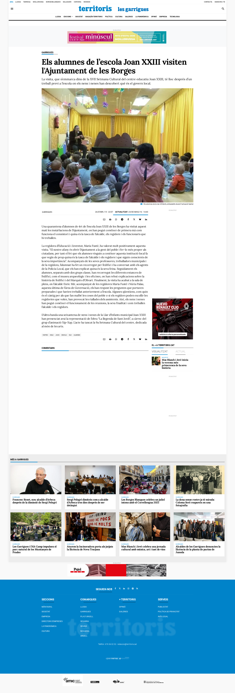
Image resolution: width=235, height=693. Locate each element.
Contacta (208, 2)
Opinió (122, 607)
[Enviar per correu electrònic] (104, 219)
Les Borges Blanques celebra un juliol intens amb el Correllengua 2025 (143, 501)
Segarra (84, 621)
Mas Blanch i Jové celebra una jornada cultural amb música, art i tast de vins (143, 548)
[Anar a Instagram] (128, 588)
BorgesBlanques (53, 2)
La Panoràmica (49, 626)
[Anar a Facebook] (115, 588)
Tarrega (26, 2)
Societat (46, 611)
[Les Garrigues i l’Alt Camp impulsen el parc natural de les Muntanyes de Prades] (35, 526)
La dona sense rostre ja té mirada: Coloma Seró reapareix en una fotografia (195, 502)
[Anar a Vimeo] (133, 588)
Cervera (77, 2)
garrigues (47, 212)
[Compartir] (116, 219)
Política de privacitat (169, 611)
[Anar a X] (120, 588)
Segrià (83, 626)
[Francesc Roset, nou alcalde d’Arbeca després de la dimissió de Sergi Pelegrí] (35, 479)
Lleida (18, 2)
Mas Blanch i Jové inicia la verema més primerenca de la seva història (175, 363)
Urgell (83, 636)
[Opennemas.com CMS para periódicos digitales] (117, 658)
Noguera (84, 631)
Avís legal (163, 616)
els (70, 335)
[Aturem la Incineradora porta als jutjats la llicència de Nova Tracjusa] (90, 526)
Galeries (123, 611)
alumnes (77, 335)
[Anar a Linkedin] (124, 588)
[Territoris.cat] (113, 8)
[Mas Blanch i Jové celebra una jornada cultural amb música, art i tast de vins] (144, 526)
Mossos (87, 2)
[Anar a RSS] (137, 588)
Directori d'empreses (52, 621)
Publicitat (163, 607)
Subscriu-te (220, 2)
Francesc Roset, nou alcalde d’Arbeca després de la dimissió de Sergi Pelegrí (35, 501)
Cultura (46, 631)
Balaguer (67, 2)
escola (64, 335)
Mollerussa (38, 2)
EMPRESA (46, 616)
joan (57, 335)
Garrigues (47, 52)
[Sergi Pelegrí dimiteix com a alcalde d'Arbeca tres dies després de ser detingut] (90, 479)
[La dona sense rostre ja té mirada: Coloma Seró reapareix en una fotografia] (199, 479)
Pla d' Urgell (86, 616)
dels (51, 335)
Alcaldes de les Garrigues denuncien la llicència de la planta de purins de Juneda (198, 549)
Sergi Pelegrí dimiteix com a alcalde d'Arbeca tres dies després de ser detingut (87, 502)
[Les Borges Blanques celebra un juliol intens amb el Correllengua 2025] (144, 479)
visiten (45, 335)
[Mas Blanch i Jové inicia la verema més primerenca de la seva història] (156, 361)
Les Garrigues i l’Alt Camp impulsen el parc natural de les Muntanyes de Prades (35, 549)
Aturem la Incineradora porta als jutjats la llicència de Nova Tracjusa (90, 548)
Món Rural (47, 607)
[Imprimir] (110, 219)
